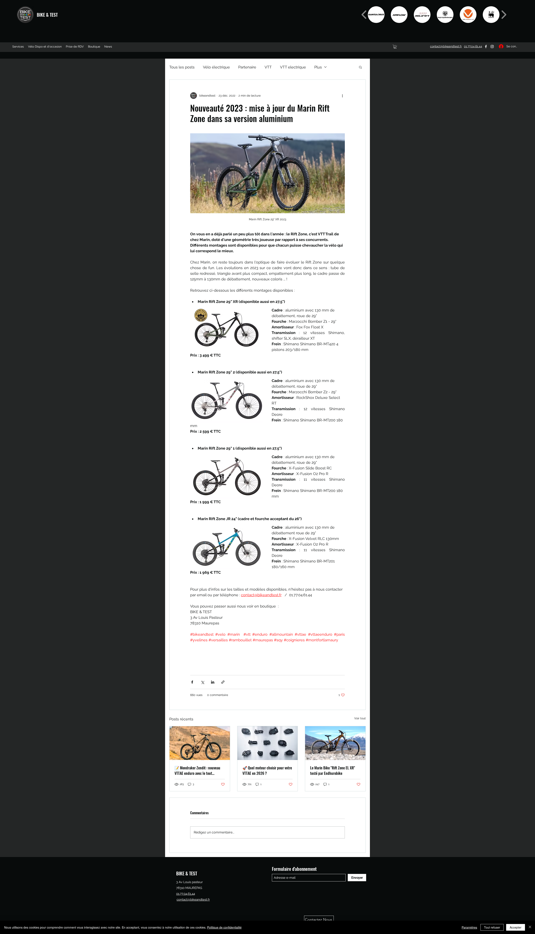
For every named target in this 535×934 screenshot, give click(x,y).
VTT (268, 67)
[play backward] (364, 15)
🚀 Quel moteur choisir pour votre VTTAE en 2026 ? (267, 770)
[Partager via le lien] (223, 682)
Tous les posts (182, 67)
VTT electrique (293, 67)
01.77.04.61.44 (185, 894)
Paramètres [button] (469, 927)
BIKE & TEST (47, 14)
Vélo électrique (216, 67)
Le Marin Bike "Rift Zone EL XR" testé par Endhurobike (332, 770)
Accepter (515, 927)
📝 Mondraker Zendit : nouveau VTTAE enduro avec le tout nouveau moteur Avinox (197, 770)
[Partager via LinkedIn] (213, 682)
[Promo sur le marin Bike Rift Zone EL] (335, 743)
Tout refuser (492, 927)
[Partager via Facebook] (192, 682)
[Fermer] (529, 927)
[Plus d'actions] (342, 95)
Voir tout (360, 718)
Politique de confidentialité (224, 927)
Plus (318, 67)
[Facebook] (486, 46)
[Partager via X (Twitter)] (202, 682)
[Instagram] (492, 46)
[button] (376, 14)
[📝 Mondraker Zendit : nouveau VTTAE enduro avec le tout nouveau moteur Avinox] (199, 743)
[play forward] (503, 15)
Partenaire (247, 67)
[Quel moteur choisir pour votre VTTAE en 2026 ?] (267, 743)
